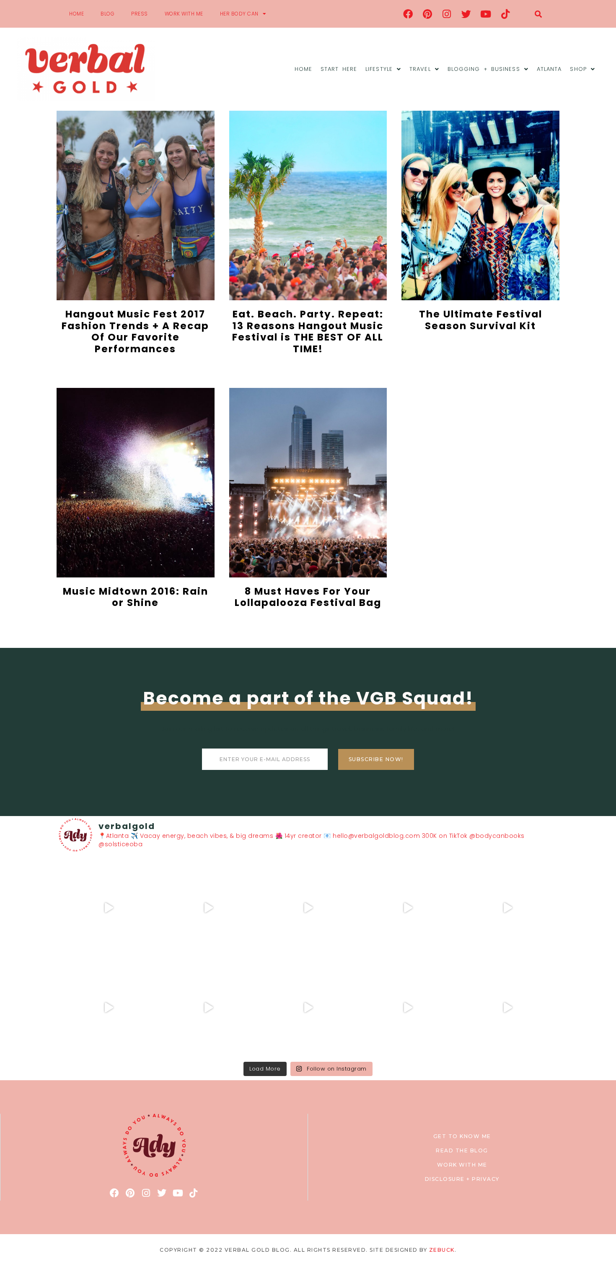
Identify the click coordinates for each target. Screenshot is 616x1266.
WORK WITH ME (184, 13)
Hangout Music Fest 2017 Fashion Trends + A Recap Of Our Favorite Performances (135, 331)
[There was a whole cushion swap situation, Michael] (108, 908)
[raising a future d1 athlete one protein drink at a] (208, 1007)
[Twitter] (466, 13)
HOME (76, 13)
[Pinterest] (427, 13)
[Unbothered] (108, 1007)
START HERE (339, 69)
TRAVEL (420, 69)
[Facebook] (408, 13)
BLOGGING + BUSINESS (484, 69)
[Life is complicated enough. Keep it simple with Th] (507, 1007)
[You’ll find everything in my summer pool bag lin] (208, 908)
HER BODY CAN (239, 13)
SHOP (578, 69)
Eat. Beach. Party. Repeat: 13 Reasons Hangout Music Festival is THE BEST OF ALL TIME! (307, 331)
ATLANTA (549, 69)
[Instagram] (447, 13)
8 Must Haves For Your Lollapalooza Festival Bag (308, 597)
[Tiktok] (505, 13)
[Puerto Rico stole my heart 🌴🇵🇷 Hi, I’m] (408, 908)
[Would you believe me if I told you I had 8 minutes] (408, 1007)
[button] (538, 14)
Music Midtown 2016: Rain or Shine (135, 597)
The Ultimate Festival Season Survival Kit (480, 320)
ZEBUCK (442, 1250)
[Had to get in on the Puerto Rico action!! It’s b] (308, 908)
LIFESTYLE (379, 69)
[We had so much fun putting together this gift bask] (507, 908)
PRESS (139, 13)
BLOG (107, 13)
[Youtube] (486, 13)
